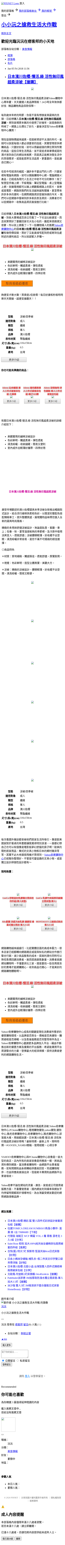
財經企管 (26, 1333)
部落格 (11, 59)
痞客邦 (19, 1324)
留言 (25, 1324)
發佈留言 (7, 1364)
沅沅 (3, 1306)
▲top (4, 1339)
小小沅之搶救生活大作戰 (29, 24)
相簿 (10, 55)
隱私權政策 (56, 1497)
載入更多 (7, 1345)
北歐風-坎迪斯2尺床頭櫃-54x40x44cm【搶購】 (33, 1274)
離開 (18, 1539)
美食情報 (27, 49)
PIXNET (14, 1497)
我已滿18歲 (8, 1539)
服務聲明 (34, 1501)
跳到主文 (6, 33)
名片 (10, 63)
